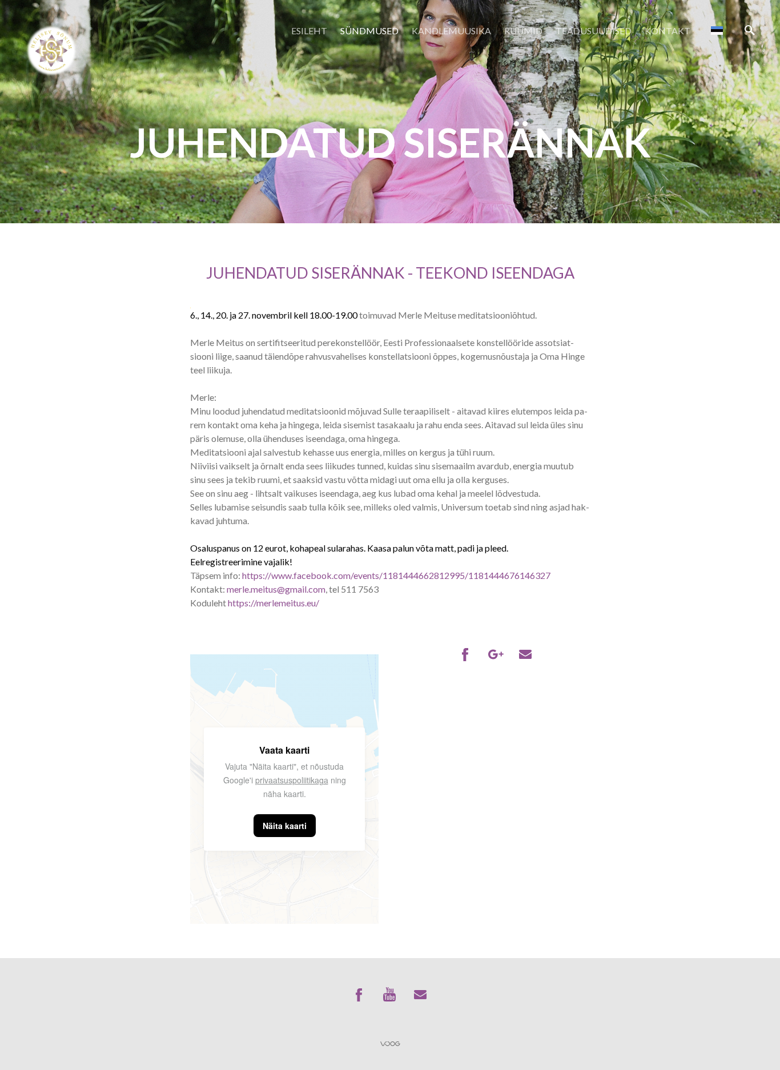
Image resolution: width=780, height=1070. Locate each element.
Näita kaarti (285, 825)
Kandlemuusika (451, 30)
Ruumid (523, 30)
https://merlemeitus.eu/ (273, 602)
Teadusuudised (594, 30)
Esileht (309, 30)
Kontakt (667, 30)
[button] (717, 30)
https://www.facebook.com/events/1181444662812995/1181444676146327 (396, 575)
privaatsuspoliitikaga (291, 780)
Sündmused (369, 30)
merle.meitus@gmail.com (276, 589)
